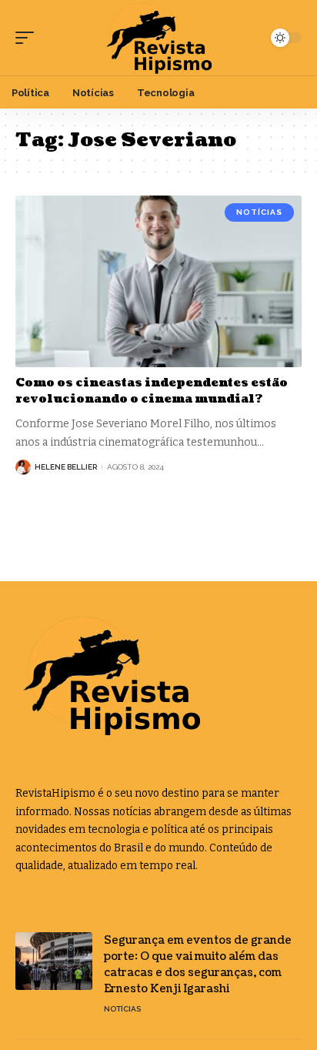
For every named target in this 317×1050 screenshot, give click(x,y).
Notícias (259, 212)
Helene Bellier (66, 467)
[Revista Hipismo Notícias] (159, 37)
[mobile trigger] (28, 38)
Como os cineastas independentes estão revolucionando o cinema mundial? (151, 391)
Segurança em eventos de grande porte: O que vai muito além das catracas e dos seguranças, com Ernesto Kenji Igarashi (198, 964)
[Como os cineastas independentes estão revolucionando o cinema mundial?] (158, 281)
